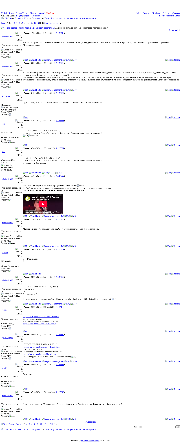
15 (31, 23)
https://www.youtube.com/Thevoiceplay (39, 324)
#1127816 (60, 392)
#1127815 (60, 364)
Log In (19, 16)
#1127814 (60, 334)
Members (155, 13)
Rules (11, 13)
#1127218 (60, 33)
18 (38, 23)
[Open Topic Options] (8, 424)
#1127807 (60, 277)
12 (26, 23)
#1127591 (60, 148)
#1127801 (60, 249)
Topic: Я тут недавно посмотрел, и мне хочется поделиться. (71, 18)
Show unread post (51, 23)
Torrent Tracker (22, 13)
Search (146, 13)
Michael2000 (7, 36)
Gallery (165, 13)
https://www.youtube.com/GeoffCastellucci (41, 316)
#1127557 (60, 93)
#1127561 (60, 121)
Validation (36, 16)
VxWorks (6, 96)
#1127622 (60, 176)
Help (137, 13)
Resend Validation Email (169, 16)
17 (35, 23)
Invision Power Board (90, 441)
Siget (4, 124)
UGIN (4, 310)
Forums (18, 18)
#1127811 (60, 307)
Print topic (174, 30)
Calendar (176, 13)
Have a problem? (37, 13)
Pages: (3, 23)
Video (26, 18)
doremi (5, 253)
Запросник (37, 18)
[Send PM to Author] (25, 60)
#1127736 (60, 219)
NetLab (4, 13)
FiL (3, 151)
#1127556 (60, 63)
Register (26, 16)
